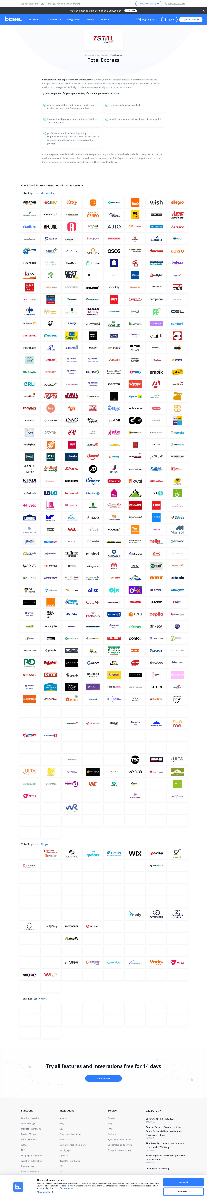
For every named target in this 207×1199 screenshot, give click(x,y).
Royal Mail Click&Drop (69, 1160)
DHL (61, 1171)
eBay (61, 1123)
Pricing (90, 19)
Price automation (29, 1139)
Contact (111, 1118)
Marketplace (48, 193)
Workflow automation (31, 1160)
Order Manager (106, 83)
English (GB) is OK (176, 3)
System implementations (119, 1139)
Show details (43, 1192)
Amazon (63, 1118)
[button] (146, 19)
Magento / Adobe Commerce (72, 1144)
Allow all (183, 1182)
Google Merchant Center (70, 1134)
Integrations (74, 19)
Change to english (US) (149, 3)
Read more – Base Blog (157, 1168)
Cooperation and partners (120, 1144)
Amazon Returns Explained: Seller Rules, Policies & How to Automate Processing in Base (164, 1131)
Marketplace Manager (31, 1128)
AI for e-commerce (30, 1171)
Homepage (89, 55)
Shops (44, 844)
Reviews (112, 1134)
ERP (23, 1150)
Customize (182, 1191)
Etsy (61, 1128)
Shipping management (31, 1155)
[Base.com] (13, 19)
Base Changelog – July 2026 (160, 1118)
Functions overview (30, 1118)
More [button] (104, 19)
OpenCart (63, 1155)
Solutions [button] (53, 19)
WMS (44, 998)
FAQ (110, 1128)
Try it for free (189, 19)
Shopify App (65, 1150)
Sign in (171, 19)
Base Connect (27, 1166)
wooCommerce (66, 1139)
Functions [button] (34, 19)
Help (110, 1123)
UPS (61, 1166)
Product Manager (29, 1134)
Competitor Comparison (119, 1150)
